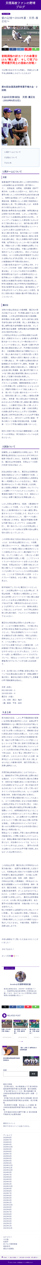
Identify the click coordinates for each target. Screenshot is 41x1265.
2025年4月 (7, 1161)
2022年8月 (7, 1209)
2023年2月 (7, 1202)
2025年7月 (7, 1154)
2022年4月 (7, 1219)
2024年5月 (7, 1179)
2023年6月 (7, 1195)
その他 (6, 1239)
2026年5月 (7, 1142)
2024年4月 (7, 1182)
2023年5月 (7, 1198)
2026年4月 (7, 1144)
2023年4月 (7, 1200)
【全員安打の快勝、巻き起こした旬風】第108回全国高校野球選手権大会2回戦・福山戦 (20, 1107)
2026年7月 (7, 1140)
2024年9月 (7, 1172)
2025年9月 (7, 1149)
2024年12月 (8, 1165)
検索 (5, 1070)
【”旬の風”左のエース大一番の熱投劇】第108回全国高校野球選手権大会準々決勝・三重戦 (20, 1093)
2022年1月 (7, 1226)
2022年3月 (7, 1221)
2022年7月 (7, 1212)
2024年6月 (7, 1177)
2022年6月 (7, 1214)
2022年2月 (7, 1223)
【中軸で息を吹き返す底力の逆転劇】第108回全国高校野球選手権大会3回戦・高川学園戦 (20, 1100)
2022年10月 (8, 1205)
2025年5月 (7, 1158)
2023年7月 (7, 1193)
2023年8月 (7, 1191)
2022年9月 (7, 1207)
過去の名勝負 (6, 13)
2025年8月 (7, 1151)
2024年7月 (7, 1175)
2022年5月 (7, 1216)
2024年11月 (7, 1168)
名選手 (6, 1242)
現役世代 (6, 1246)
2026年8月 (7, 1137)
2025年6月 (7, 1156)
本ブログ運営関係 (10, 1244)
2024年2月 (7, 1184)
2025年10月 (8, 1147)
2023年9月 (7, 1189)
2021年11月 (7, 1228)
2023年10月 (8, 1186)
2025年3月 (7, 1163)
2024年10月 (8, 1170)
